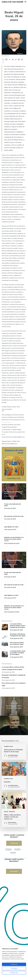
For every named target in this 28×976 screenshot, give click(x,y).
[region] (14, 961)
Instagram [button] (8, 849)
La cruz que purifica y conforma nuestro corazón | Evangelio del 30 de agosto (13, 668)
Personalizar (14, 968)
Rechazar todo (14, 972)
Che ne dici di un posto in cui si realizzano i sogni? (14, 684)
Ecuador (6, 811)
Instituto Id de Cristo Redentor (12, 2)
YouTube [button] (13, 852)
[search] (22, 2)
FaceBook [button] (17, 849)
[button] (25, 2)
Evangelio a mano (8, 746)
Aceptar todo (14, 964)
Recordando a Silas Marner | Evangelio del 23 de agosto (13, 676)
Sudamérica (12, 811)
